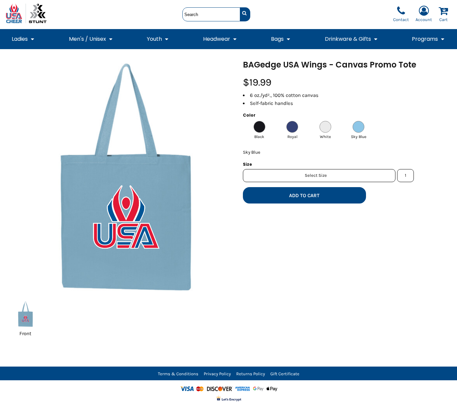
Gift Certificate (284, 373)
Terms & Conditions (178, 373)
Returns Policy (250, 373)
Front (25, 333)
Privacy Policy (217, 373)
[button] (23, 39)
